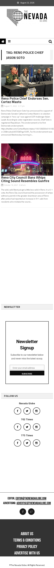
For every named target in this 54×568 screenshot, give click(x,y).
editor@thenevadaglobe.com (31, 498)
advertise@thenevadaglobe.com (34, 503)
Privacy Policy (27, 546)
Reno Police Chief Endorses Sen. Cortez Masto (25, 100)
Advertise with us (27, 553)
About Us (27, 533)
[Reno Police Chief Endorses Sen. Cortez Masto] (27, 80)
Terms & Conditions (27, 540)
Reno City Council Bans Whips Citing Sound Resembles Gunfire (25, 179)
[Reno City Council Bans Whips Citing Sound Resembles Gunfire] (27, 159)
